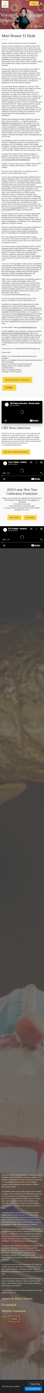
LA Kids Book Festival (13, 310)
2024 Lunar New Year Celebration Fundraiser (22, 491)
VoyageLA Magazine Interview (21, 17)
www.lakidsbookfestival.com (26, 327)
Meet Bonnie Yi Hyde (19, 36)
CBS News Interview (16, 428)
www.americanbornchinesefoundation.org (16, 160)
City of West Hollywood (21, 314)
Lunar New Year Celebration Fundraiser (15, 333)
